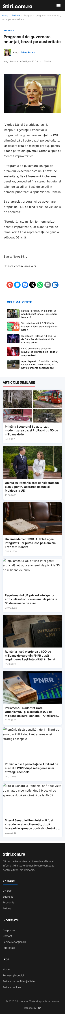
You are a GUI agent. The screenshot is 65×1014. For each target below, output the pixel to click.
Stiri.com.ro (14, 854)
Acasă (4, 15)
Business (8, 896)
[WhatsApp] (40, 285)
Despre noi (9, 930)
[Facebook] (25, 285)
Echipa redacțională (14, 941)
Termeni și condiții (13, 975)
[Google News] (9, 285)
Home (6, 969)
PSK (39, 1007)
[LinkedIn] (55, 285)
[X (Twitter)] (32, 285)
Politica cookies (12, 987)
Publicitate (9, 947)
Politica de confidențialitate (19, 981)
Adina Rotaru (28, 52)
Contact (7, 935)
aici (33, 266)
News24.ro (20, 256)
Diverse (7, 890)
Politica (16, 15)
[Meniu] (58, 5)
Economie (8, 902)
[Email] (47, 285)
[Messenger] (17, 285)
